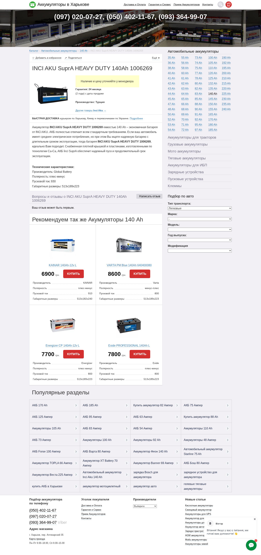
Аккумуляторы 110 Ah (198, 428)
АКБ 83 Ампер (92, 428)
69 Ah (185, 114)
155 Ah (212, 109)
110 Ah (212, 67)
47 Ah (171, 104)
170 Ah (212, 119)
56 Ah (185, 62)
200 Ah (226, 73)
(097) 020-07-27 (43, 516)
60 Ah (185, 73)
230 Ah (226, 98)
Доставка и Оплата (135, 4)
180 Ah (212, 124)
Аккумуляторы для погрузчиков (202, 522)
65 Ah (185, 98)
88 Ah (198, 104)
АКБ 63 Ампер (142, 416)
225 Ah (226, 93)
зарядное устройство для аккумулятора (200, 475)
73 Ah (198, 57)
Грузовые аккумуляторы (188, 144)
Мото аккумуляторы (184, 151)
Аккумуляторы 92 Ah (147, 439)
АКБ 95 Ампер (92, 416)
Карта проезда (37, 539)
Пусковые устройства (185, 179)
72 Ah (185, 129)
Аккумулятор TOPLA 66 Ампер (52, 463)
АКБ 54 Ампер (142, 428)
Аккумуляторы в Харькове (63, 4)
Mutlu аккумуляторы (196, 539)
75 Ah (198, 67)
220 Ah (226, 88)
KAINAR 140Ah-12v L (63, 265)
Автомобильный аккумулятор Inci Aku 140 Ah (102, 475)
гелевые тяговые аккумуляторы (195, 486)
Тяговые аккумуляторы (187, 158)
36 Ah (171, 62)
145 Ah (212, 98)
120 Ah (212, 73)
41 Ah (171, 78)
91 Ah (198, 114)
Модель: (174, 224)
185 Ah (212, 129)
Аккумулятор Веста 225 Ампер (52, 474)
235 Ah (226, 104)
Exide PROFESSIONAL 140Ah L (129, 345)
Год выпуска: (177, 235)
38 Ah (171, 67)
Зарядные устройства (186, 172)
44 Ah (171, 93)
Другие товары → (90, 110)
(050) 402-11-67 (42, 510)
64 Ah (185, 93)
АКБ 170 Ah (39, 405)
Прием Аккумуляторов (187, 4)
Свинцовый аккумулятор (198, 509)
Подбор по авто (181, 196)
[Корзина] (228, 4)
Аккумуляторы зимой (196, 544)
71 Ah (185, 124)
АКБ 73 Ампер (41, 439)
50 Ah (171, 114)
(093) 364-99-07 (43, 522)
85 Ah (198, 98)
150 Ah (212, 104)
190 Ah (226, 57)
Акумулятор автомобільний (200, 526)
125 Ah (212, 78)
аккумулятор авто (145, 486)
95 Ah (198, 124)
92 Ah (198, 119)
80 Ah (198, 83)
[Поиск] (221, 4)
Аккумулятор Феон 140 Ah (150, 451)
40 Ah (171, 73)
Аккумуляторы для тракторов (192, 137)
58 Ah (185, 67)
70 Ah (185, 119)
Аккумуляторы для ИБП (187, 165)
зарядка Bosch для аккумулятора (145, 475)
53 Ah (171, 124)
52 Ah (171, 119)
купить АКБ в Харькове (47, 486)
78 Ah (198, 78)
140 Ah (212, 93)
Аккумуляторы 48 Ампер (200, 439)
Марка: (172, 214)
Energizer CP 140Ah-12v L (63, 345)
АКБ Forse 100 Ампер (46, 451)
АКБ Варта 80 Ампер (96, 451)
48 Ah (171, 109)
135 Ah (212, 88)
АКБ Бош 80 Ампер (196, 463)
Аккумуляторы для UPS (198, 514)
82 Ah (198, 88)
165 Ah (212, 114)
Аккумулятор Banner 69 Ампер (153, 463)
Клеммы (174, 186)
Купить (73, 273)
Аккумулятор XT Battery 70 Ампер (100, 463)
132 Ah (212, 83)
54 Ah (171, 129)
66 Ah (185, 104)
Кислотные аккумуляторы (199, 505)
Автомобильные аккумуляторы (193, 51)
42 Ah (171, 83)
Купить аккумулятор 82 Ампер (153, 405)
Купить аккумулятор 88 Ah (201, 416)
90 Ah (198, 109)
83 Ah (198, 93)
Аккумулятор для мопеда (199, 518)
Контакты (207, 4)
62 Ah (185, 83)
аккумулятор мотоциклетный (101, 486)
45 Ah (171, 98)
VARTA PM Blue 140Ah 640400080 (129, 265)
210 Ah (226, 78)
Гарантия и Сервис (160, 4)
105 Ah (212, 62)
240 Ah (226, 109)
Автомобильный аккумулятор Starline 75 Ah (203, 451)
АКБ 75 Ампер (193, 405)
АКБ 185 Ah (90, 405)
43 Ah (171, 88)
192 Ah (226, 62)
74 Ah (198, 62)
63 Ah (185, 88)
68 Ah (185, 109)
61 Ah (185, 78)
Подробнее (136, 118)
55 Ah (185, 57)
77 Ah (198, 73)
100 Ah (212, 57)
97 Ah (198, 129)
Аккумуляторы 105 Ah (46, 428)
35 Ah (171, 57)
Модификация (178, 245)
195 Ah (226, 67)
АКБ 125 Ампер (42, 416)
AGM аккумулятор (195, 535)
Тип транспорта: (179, 203)
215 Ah (226, 83)
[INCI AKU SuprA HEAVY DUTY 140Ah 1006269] (51, 93)
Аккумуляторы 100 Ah (97, 439)
